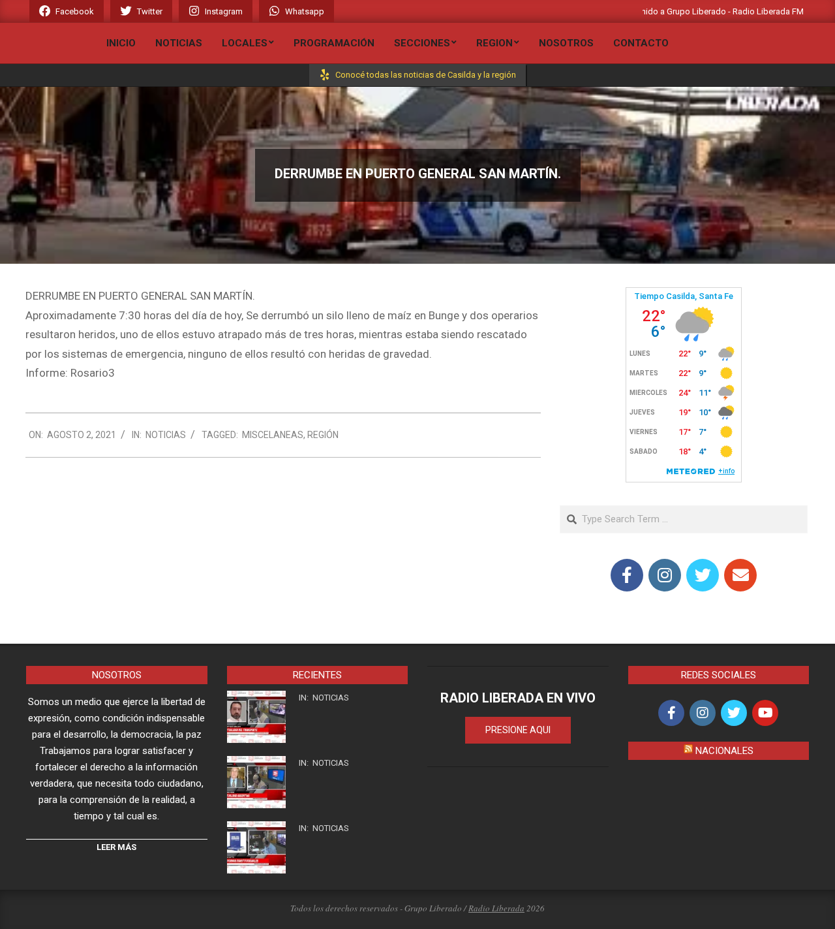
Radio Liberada (496, 908)
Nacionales (724, 751)
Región (323, 435)
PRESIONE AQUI (518, 730)
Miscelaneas (272, 435)
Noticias (165, 435)
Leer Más (116, 847)
